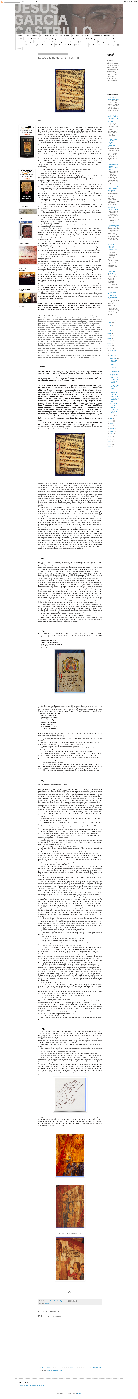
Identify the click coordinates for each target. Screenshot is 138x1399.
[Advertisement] (25, 85)
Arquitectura (47, 35)
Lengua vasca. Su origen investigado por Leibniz (113, 188)
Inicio (71, 1367)
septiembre (113, 358)
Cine (57, 35)
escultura (19, 42)
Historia (74, 42)
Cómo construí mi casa (114, 361)
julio (111, 418)
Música (61, 45)
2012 (110, 444)
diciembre (113, 350)
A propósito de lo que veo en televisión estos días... (114, 399)
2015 (110, 436)
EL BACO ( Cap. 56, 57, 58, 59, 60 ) (114, 392)
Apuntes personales (32, 35)
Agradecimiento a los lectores (114, 370)
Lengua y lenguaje (106, 42)
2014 (110, 439)
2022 (110, 333)
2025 (110, 325)
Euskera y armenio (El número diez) (113, 226)
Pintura (70, 45)
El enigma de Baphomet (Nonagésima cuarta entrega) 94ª (113, 295)
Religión (113, 45)
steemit (19, 48)
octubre (112, 355)
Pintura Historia (82, 45)
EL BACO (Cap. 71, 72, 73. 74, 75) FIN (114, 375)
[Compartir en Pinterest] (76, 1301)
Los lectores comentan (46, 45)
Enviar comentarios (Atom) (54, 1370)
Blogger (79, 1394)
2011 (110, 447)
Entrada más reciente (45, 1367)
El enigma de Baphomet (53, 39)
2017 (110, 346)
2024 (110, 328)
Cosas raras (66, 35)
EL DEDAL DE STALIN (34, 39)
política (94, 45)
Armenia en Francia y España (113, 208)
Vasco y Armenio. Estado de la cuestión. (113, 271)
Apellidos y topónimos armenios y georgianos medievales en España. (112, 247)
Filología (29, 42)
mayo (112, 423)
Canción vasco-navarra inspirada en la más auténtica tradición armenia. (113, 166)
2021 (110, 335)
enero (112, 433)
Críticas (77, 35)
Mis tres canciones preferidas (113, 366)
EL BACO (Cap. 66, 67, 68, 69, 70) (114, 381)
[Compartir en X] (72, 1301)
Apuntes (19, 35)
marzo (112, 428)
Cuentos (86, 35)
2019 (110, 340)
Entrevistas (112, 39)
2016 (110, 348)
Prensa (104, 45)
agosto (112, 416)
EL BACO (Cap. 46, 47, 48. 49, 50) (114, 411)
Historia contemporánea (89, 42)
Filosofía (39, 42)
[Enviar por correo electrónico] (68, 1301)
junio (111, 421)
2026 (110, 323)
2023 (110, 330)
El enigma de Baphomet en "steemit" (76, 39)
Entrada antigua (96, 1367)
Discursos (97, 35)
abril (111, 426)
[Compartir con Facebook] (74, 1301)
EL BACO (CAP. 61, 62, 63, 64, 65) (114, 387)
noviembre (113, 353)
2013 (110, 442)
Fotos (48, 42)
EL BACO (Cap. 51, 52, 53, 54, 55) (114, 405)
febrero (112, 431)
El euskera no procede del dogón (113, 98)
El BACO (19, 39)
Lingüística (20, 45)
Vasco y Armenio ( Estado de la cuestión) (32, 1385)
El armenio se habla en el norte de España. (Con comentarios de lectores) (113, 118)
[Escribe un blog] (70, 1301)
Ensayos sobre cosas (97, 39)
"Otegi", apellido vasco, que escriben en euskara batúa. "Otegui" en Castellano (113, 143)
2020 (110, 338)
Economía (107, 35)
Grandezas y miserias (61, 42)
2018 (110, 343)
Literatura (31, 45)
